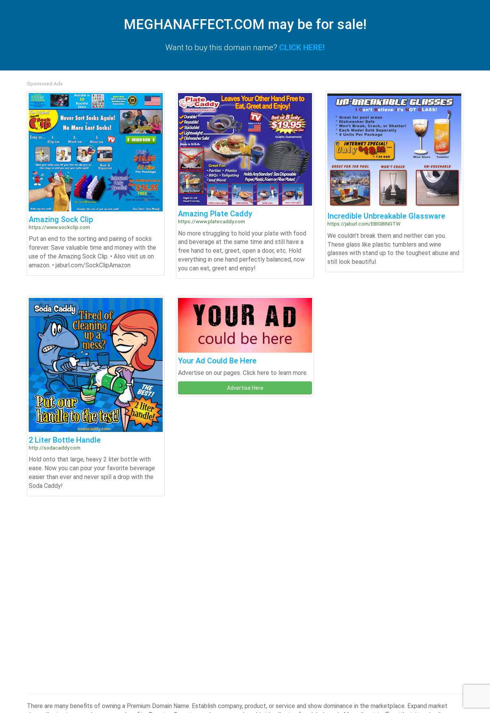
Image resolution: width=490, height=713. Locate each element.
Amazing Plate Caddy (215, 213)
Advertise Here (245, 388)
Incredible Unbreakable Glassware (386, 216)
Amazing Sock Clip (61, 219)
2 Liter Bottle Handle (65, 440)
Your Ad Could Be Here (217, 360)
